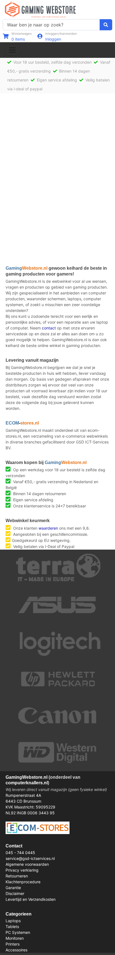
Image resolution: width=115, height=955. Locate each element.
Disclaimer (15, 893)
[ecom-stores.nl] (38, 827)
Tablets (12, 926)
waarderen (48, 528)
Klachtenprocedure (23, 881)
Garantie (13, 887)
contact (49, 328)
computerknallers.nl (27, 782)
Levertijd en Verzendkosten (31, 899)
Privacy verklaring (22, 870)
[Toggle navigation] (12, 50)
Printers (13, 944)
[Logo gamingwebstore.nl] (40, 9)
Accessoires (16, 949)
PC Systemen (18, 932)
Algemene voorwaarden (27, 864)
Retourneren (17, 876)
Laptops (13, 920)
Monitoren (15, 938)
